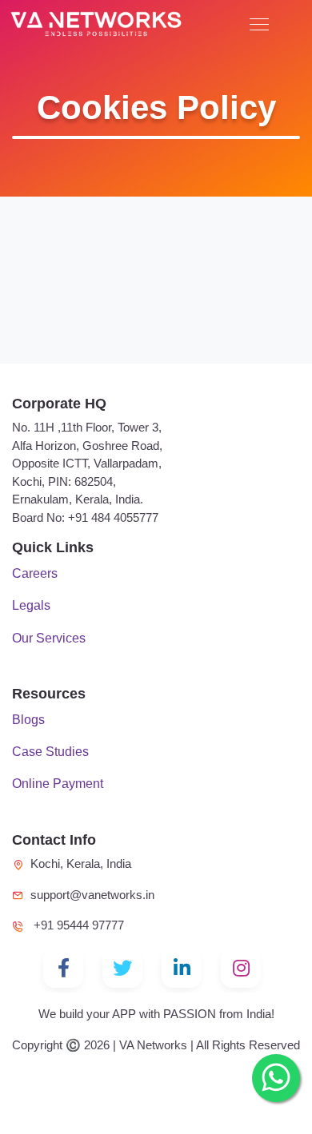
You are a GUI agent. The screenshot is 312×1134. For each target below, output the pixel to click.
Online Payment (57, 783)
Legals (31, 605)
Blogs (28, 719)
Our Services (49, 638)
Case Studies (50, 751)
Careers (35, 573)
